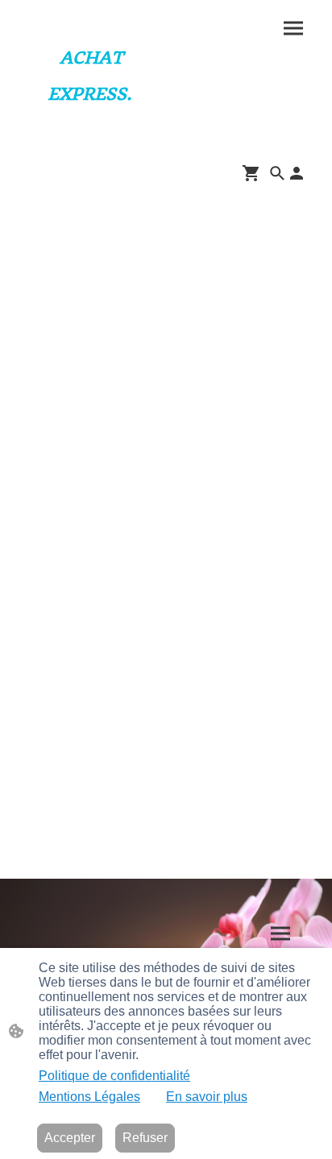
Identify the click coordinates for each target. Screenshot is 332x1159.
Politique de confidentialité (114, 1075)
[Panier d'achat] (255, 173)
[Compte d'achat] (296, 173)
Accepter (69, 1138)
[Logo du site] (89, 123)
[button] (277, 173)
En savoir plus (206, 1096)
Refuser (145, 1138)
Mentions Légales (89, 1096)
